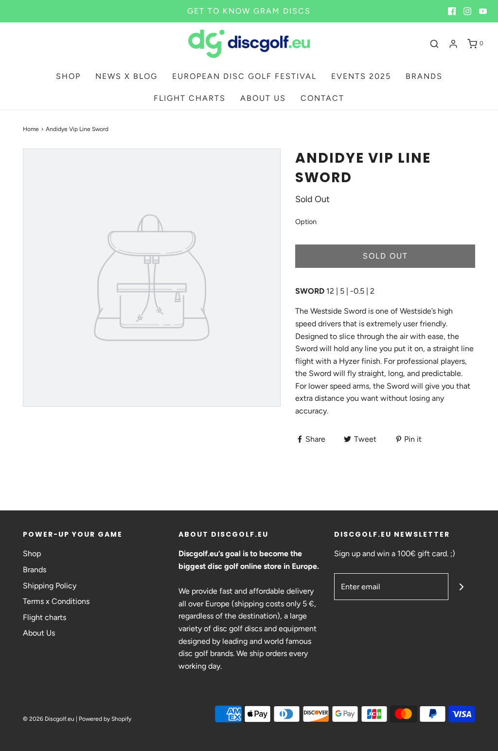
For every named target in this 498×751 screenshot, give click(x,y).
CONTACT (322, 98)
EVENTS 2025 (361, 76)
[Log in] (453, 44)
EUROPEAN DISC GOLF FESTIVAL (244, 76)
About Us (39, 633)
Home (31, 129)
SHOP (68, 76)
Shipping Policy (49, 585)
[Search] (434, 44)
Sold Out (385, 256)
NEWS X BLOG (126, 76)
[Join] (461, 586)
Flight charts (44, 617)
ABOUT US (263, 98)
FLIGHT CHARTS (190, 98)
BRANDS (424, 76)
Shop (32, 553)
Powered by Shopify (105, 718)
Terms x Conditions (56, 601)
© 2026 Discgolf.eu (48, 718)
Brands (34, 569)
